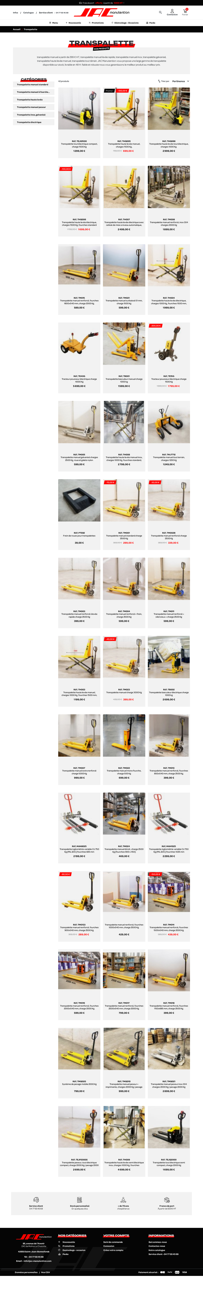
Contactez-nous (157, 1245)
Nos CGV (45, 1272)
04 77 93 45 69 (62, 12)
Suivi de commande (113, 1241)
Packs (66, 1254)
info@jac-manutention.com (37, 1261)
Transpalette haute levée (30, 99)
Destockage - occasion (74, 1250)
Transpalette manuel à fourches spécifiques (33, 92)
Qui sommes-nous (158, 1241)
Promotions (69, 1246)
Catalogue (28, 12)
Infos (15, 12)
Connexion (108, 1245)
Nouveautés (69, 1242)
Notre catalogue (157, 1250)
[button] (160, 12)
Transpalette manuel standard (32, 84)
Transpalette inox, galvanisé (31, 114)
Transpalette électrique (29, 122)
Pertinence (181, 81)
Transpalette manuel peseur (31, 107)
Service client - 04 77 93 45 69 (163, 1254)
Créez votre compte (113, 1250)
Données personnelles (26, 1272)
